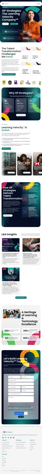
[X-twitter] (6, 438)
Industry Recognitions (33, 444)
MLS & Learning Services (5, 442)
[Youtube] (11, 438)
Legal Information (11, 470)
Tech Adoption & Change (20, 446)
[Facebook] (14, 438)
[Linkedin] (3, 438)
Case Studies (4, 458)
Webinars (3, 465)
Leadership (31, 446)
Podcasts (3, 463)
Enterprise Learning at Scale (20, 444)
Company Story (32, 442)
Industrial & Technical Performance (7, 446)
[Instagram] (8, 438)
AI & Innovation (4, 451)
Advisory (3, 449)
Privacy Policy (15, 407)
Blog (2, 456)
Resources (3, 460)
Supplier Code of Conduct (16, 471)
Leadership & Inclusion (5, 444)
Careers (31, 449)
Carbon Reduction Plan (23, 470)
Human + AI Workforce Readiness (21, 442)
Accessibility (17, 470)
